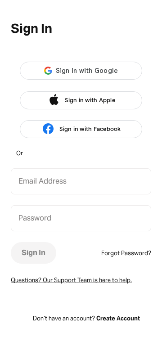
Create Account (118, 318)
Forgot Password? (126, 253)
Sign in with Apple (90, 100)
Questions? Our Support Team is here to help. (71, 280)
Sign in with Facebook (90, 129)
